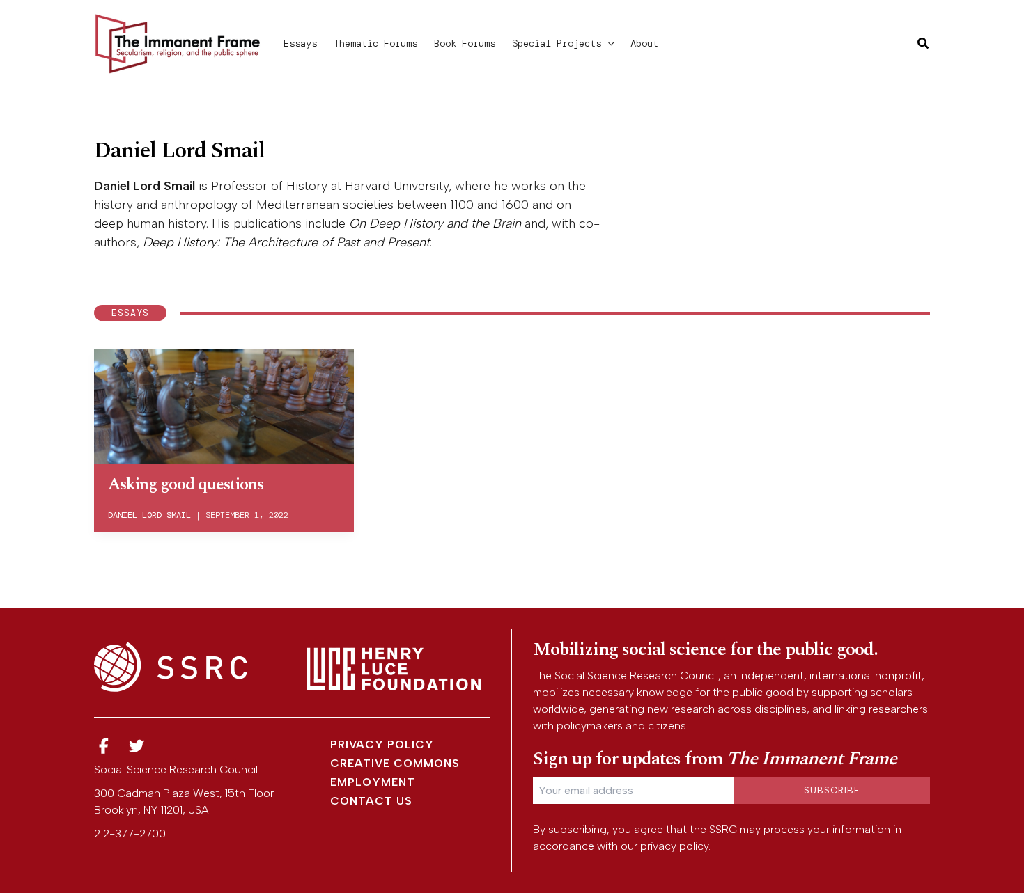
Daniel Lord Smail (149, 515)
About (644, 43)
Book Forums (464, 43)
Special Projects (556, 43)
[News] (104, 746)
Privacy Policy (382, 744)
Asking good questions (185, 484)
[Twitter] (137, 746)
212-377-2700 (130, 833)
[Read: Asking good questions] (224, 404)
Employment (372, 782)
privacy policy (674, 846)
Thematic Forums (375, 43)
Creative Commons (395, 763)
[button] (607, 43)
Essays (300, 43)
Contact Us (371, 800)
